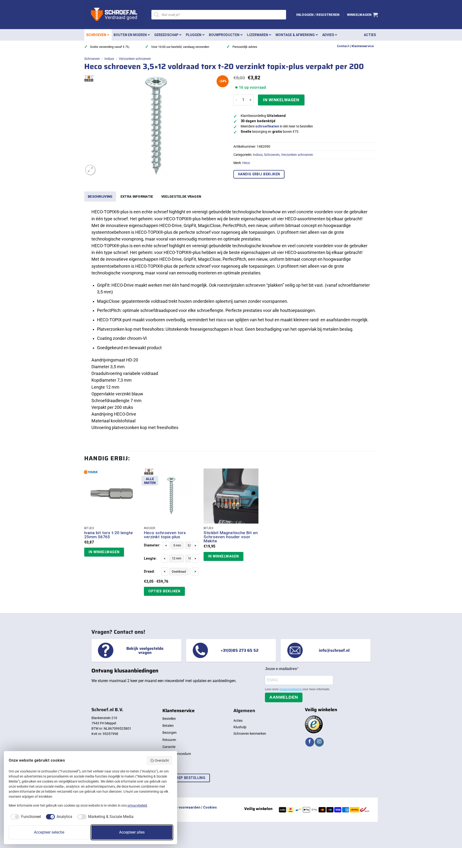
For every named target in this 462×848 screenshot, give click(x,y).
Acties (238, 720)
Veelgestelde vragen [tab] (181, 196)
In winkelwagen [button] (104, 552)
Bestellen (169, 719)
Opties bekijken (164, 591)
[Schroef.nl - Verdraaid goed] (114, 14)
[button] (318, 14)
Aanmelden (283, 697)
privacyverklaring (290, 689)
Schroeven (92, 59)
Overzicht (162, 760)
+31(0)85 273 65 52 (239, 650)
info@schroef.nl (334, 650)
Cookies (210, 807)
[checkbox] (25, 817)
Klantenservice (363, 46)
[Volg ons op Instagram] (319, 742)
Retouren (169, 740)
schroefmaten (267, 126)
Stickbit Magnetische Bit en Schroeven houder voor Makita (231, 537)
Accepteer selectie (49, 832)
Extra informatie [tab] (137, 196)
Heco (246, 163)
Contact (343, 46)
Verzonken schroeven (135, 59)
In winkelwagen (281, 99)
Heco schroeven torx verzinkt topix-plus (165, 535)
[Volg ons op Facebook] (309, 742)
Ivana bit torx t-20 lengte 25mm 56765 (108, 535)
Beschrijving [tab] (100, 196)
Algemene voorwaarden (180, 807)
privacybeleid (137, 805)
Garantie (168, 747)
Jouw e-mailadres (281, 669)
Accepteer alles (132, 832)
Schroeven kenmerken (249, 733)
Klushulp (239, 727)
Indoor (109, 59)
